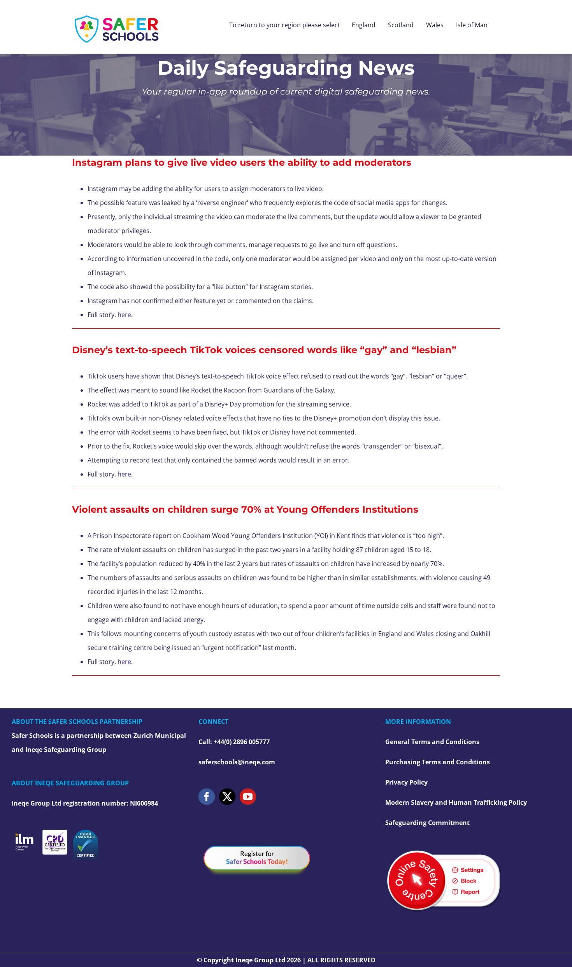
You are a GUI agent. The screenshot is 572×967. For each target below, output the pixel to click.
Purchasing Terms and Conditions (437, 762)
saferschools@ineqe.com (236, 762)
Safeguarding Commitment (427, 822)
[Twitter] (227, 796)
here (124, 314)
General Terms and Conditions (432, 742)
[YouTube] (248, 796)
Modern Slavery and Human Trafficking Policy (456, 802)
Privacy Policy (406, 782)
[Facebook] (206, 796)
